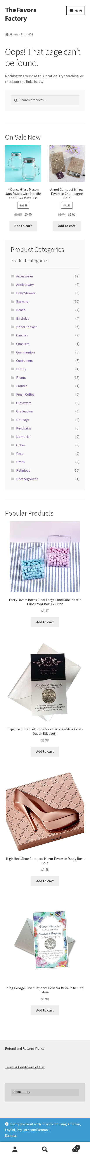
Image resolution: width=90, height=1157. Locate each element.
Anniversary (25, 284)
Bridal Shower (26, 327)
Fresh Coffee (25, 394)
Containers (24, 360)
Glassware (23, 403)
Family (21, 369)
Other (20, 445)
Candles (22, 335)
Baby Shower (25, 293)
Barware (22, 301)
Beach (20, 310)
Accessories (24, 276)
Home (14, 34)
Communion (25, 352)
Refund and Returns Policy (24, 1048)
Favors (21, 377)
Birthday (22, 318)
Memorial (23, 436)
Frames (21, 386)
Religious (23, 470)
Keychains (23, 428)
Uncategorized (27, 479)
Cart (69, 1146)
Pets (19, 453)
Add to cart (23, 225)
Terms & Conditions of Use (25, 1067)
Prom (20, 462)
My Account (15, 1149)
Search (45, 1149)
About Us (21, 1092)
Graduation (24, 411)
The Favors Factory (20, 14)
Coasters (22, 343)
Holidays (22, 419)
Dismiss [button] (11, 1135)
